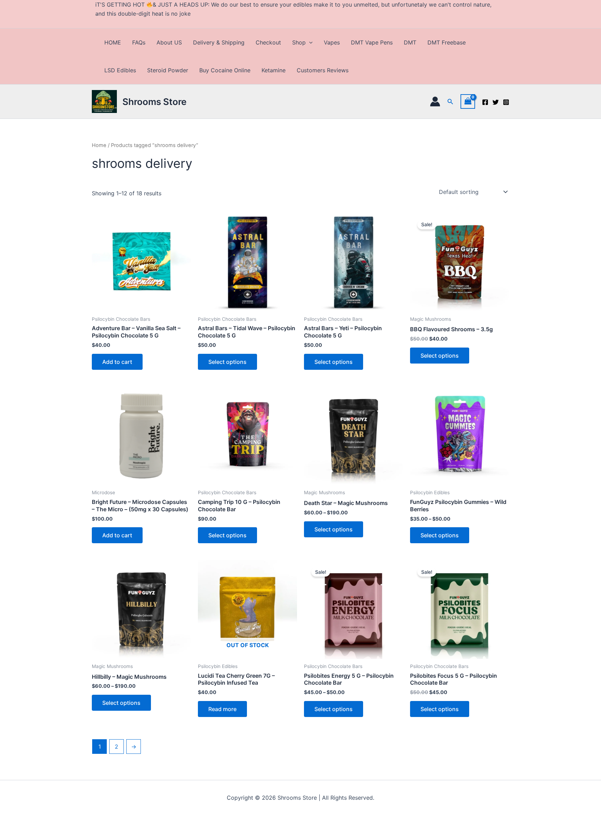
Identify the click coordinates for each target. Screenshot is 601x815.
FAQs (138, 42)
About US (169, 42)
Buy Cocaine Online (224, 70)
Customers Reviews (322, 70)
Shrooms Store (154, 101)
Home (99, 145)
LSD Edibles (120, 70)
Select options (227, 361)
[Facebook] (485, 102)
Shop (299, 42)
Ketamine (274, 70)
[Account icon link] (435, 101)
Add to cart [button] (117, 361)
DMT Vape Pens (372, 42)
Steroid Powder (167, 70)
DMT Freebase (446, 42)
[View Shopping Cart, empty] (467, 101)
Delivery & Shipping (219, 42)
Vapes (332, 42)
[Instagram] (506, 102)
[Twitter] (495, 102)
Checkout (268, 42)
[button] (309, 42)
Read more (222, 709)
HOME (112, 42)
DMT (410, 42)
